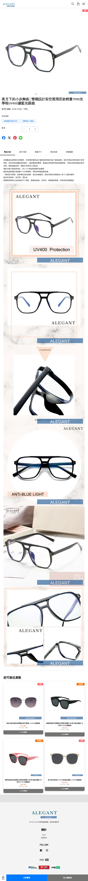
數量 (3, 128)
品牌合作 (44, 838)
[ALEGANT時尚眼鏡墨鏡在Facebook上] (41, 851)
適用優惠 (5, 116)
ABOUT (44, 835)
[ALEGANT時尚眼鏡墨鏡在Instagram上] (47, 851)
